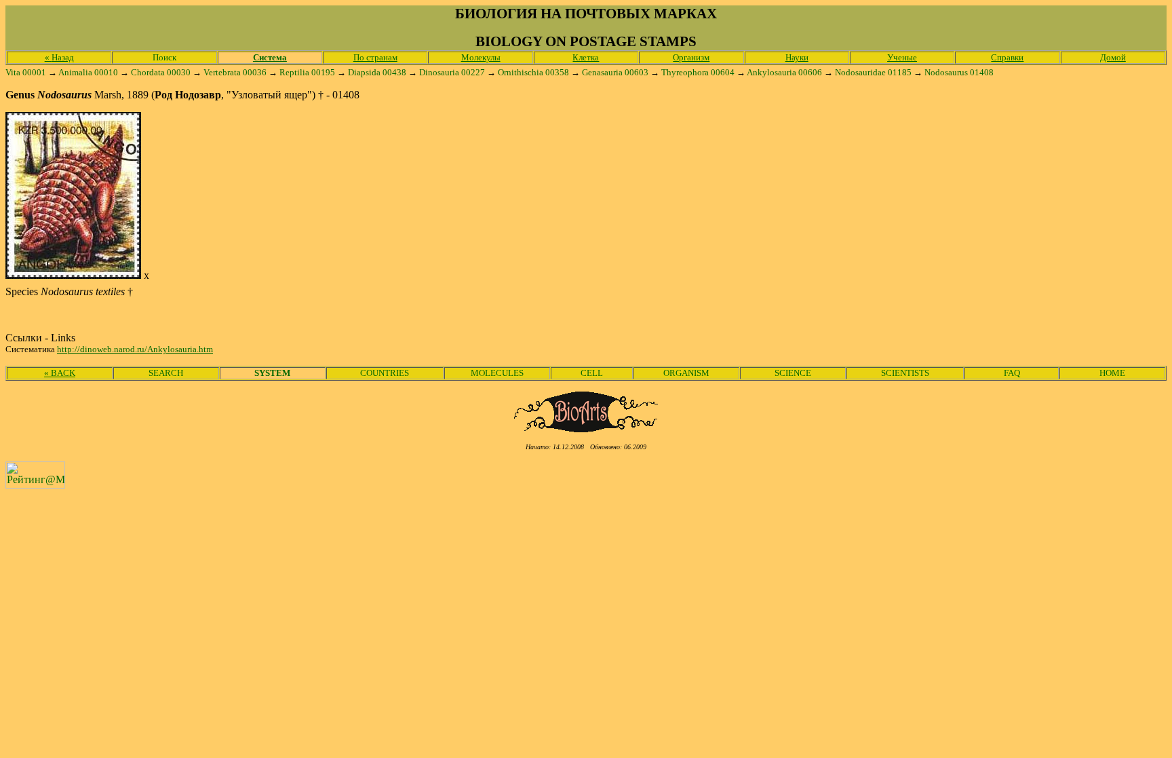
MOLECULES (497, 373)
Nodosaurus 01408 (959, 72)
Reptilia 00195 (307, 72)
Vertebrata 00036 (235, 72)
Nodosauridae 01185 (873, 72)
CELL (592, 373)
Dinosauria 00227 (452, 72)
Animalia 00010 (88, 72)
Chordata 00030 (161, 72)
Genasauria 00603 (615, 72)
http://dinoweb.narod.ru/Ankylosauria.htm (135, 349)
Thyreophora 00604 (698, 72)
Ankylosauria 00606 (784, 72)
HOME (1112, 373)
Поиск (164, 57)
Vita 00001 (25, 72)
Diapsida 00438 (377, 72)
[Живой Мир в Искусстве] (586, 428)
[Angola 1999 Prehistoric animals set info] (73, 275)
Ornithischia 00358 (533, 72)
